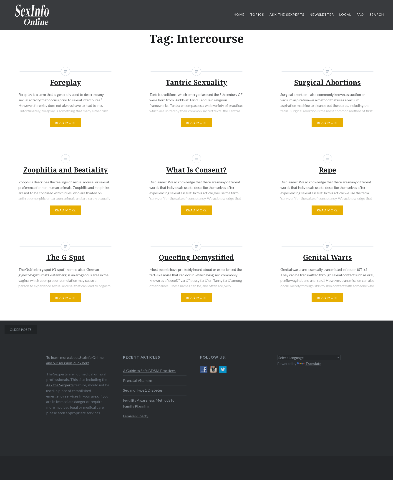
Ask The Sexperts (287, 14)
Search (377, 14)
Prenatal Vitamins (138, 380)
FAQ (360, 14)
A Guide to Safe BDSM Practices (149, 370)
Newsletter (322, 14)
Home (239, 14)
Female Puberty (135, 416)
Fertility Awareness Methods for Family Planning (149, 403)
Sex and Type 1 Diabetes (143, 390)
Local (345, 14)
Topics (257, 14)
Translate (313, 363)
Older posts (21, 329)
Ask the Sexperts (60, 385)
